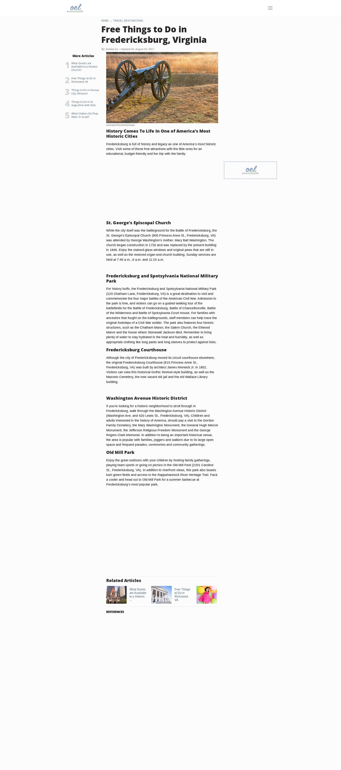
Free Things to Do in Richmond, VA (83, 80)
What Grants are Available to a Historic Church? (84, 66)
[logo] (75, 8)
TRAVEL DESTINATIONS (128, 20)
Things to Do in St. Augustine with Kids (83, 103)
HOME (105, 20)
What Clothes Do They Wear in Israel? (84, 115)
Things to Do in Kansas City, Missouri (85, 91)
